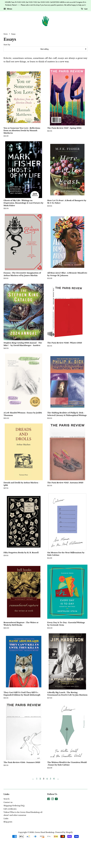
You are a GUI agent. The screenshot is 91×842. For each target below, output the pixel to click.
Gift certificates (10, 809)
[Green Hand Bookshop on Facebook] (48, 799)
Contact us (8, 802)
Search (6, 799)
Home (6, 34)
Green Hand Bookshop (44, 832)
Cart (85, 9)
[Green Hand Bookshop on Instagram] (52, 799)
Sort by (7, 44)
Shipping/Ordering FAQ (14, 806)
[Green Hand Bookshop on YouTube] (56, 799)
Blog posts (8, 822)
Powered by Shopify (64, 832)
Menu (9, 9)
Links (6, 818)
